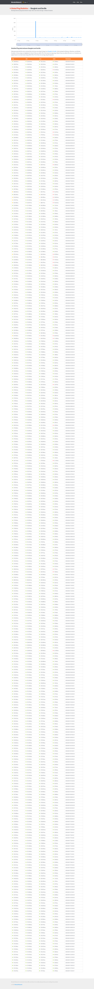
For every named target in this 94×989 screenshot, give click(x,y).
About (78, 2)
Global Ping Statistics (19, 8)
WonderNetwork (16, 2)
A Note (74, 2)
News (81, 2)
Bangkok (50, 51)
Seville (54, 51)
